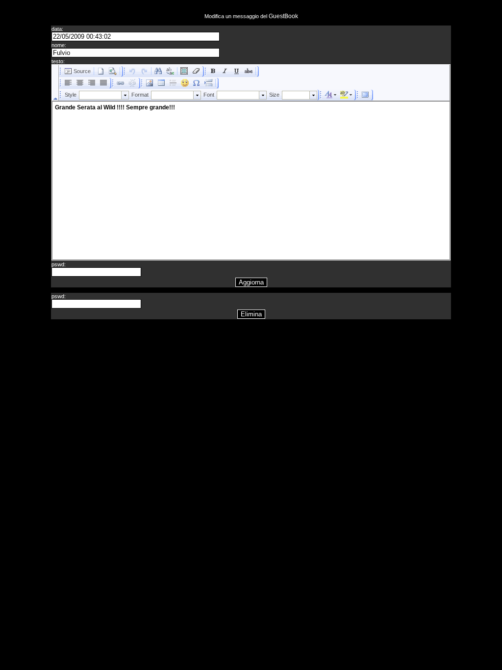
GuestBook (283, 16)
